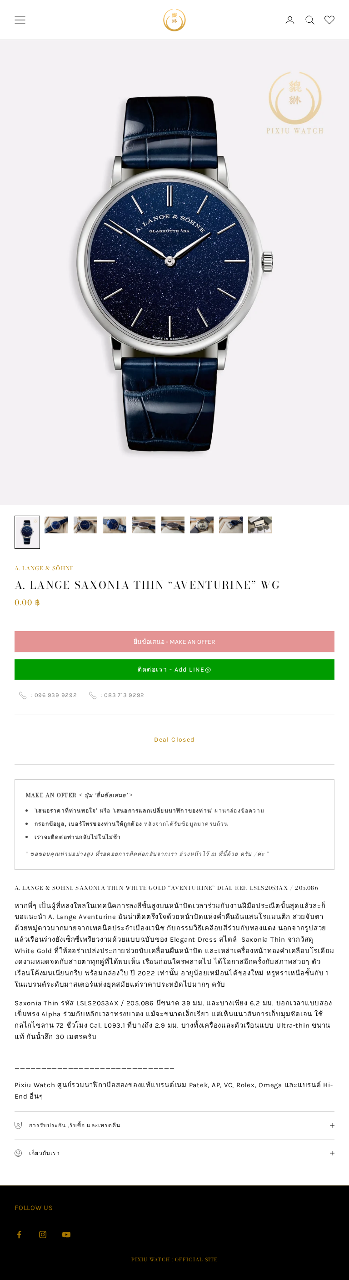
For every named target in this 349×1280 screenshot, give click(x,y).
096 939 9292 (56, 695)
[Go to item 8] (231, 525)
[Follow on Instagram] (42, 1234)
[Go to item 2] (56, 525)
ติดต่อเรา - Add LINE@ (175, 669)
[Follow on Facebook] (19, 1234)
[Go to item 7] (201, 525)
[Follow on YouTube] (66, 1234)
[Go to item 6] (172, 525)
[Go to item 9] (260, 525)
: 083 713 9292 (123, 695)
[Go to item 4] (114, 525)
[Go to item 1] (27, 532)
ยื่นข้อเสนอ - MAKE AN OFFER (174, 645)
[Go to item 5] (143, 525)
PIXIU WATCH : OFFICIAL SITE (174, 1259)
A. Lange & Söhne (44, 568)
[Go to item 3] (85, 525)
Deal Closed (174, 739)
